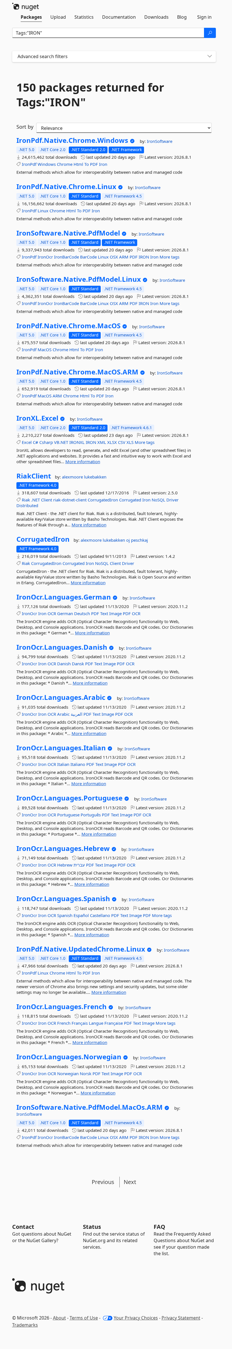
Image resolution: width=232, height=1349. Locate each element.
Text (104, 613)
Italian (63, 764)
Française (113, 1023)
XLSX (112, 442)
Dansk (78, 663)
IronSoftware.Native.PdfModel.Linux (78, 279)
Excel (27, 442)
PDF (94, 164)
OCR (52, 613)
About (59, 1318)
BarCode (88, 257)
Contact (23, 1227)
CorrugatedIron (103, 500)
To (86, 164)
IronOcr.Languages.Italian (61, 748)
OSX (114, 257)
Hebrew (64, 865)
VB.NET (61, 442)
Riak (26, 500)
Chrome (64, 164)
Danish (64, 663)
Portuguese (68, 815)
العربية (76, 714)
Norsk (85, 1073)
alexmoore (73, 477)
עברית (79, 865)
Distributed (27, 505)
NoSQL (158, 500)
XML (101, 442)
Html (78, 164)
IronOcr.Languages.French (61, 1006)
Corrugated (130, 500)
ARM (123, 257)
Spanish (64, 915)
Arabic (63, 714)
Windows (47, 164)
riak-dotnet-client (70, 500)
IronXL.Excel (37, 418)
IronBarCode (66, 257)
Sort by (24, 126)
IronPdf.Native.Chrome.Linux (66, 186)
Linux (43, 210)
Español (81, 915)
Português (91, 815)
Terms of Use (84, 1318)
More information (82, 461)
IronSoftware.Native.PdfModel (68, 233)
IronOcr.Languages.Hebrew (63, 848)
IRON (144, 257)
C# (35, 442)
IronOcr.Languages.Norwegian (68, 1057)
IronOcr (45, 257)
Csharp (46, 442)
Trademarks (25, 1325)
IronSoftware (159, 141)
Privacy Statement (181, 1318)
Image (115, 613)
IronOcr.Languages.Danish (61, 647)
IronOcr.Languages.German (63, 597)
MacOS (44, 349)
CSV (121, 442)
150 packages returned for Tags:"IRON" (90, 94)
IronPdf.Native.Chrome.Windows (72, 140)
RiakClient (33, 476)
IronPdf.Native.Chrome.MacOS (68, 326)
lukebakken (95, 477)
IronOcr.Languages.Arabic (60, 697)
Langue (96, 1023)
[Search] (210, 33)
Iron (103, 164)
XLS (130, 442)
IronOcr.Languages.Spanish (63, 898)
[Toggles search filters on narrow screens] (209, 56)
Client (46, 500)
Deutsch (82, 613)
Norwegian (68, 1073)
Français (80, 1023)
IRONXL (77, 442)
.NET (35, 500)
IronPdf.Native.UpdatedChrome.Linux (80, 949)
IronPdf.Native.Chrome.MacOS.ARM (77, 372)
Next (130, 1182)
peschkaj (139, 540)
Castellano (100, 915)
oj (128, 540)
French (63, 1023)
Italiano (77, 764)
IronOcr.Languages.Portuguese (69, 798)
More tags (169, 257)
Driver (172, 500)
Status (92, 1227)
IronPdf (29, 164)
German (65, 613)
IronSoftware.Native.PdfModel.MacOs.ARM (89, 1107)
